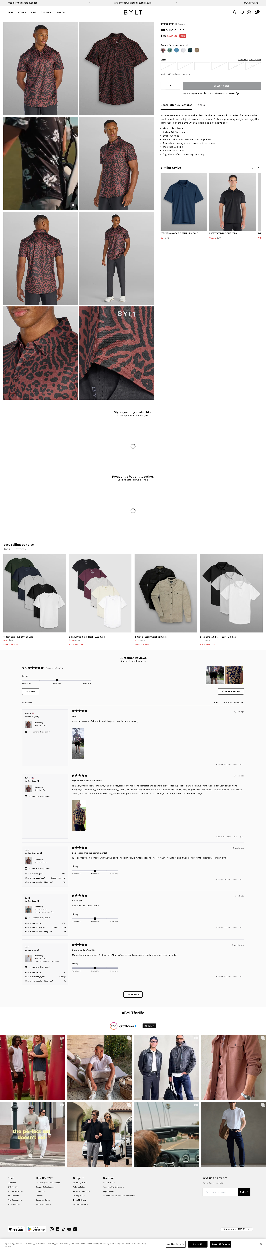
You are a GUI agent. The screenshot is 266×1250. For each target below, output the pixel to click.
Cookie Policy (109, 1183)
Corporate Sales (43, 1200)
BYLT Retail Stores (15, 1191)
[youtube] (69, 1229)
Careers (39, 1196)
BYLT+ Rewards (251, 3)
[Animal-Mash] (196, 50)
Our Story (12, 1183)
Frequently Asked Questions (48, 1183)
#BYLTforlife (133, 1013)
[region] (225, 675)
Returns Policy (79, 1187)
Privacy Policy (79, 1196)
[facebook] (57, 1229)
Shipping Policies (80, 1183)
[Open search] (235, 12)
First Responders (15, 1200)
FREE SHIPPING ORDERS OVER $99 (22, 3)
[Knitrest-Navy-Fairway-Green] (190, 50)
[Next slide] (176, 3)
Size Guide (243, 60)
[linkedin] (75, 1229)
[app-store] (16, 1229)
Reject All (197, 1244)
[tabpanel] (211, 135)
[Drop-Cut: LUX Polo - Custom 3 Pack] (231, 593)
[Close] (261, 1244)
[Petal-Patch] (176, 50)
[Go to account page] (249, 12)
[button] (40, 68)
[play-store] (36, 1229)
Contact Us (40, 1191)
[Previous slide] (89, 3)
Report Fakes (108, 1191)
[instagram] (52, 1229)
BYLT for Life (13, 1187)
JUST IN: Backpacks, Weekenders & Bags (133, 3)
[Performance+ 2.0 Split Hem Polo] (184, 202)
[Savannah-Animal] (163, 50)
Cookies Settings (175, 1244)
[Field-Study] (169, 50)
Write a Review (234, 692)
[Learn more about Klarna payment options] (237, 93)
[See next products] (258, 167)
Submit (244, 1192)
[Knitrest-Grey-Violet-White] (183, 50)
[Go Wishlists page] (242, 12)
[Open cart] (256, 12)
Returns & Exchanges (45, 1187)
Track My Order (79, 1200)
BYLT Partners (13, 1196)
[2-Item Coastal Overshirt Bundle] (166, 593)
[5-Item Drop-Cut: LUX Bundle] (34, 593)
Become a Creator (43, 1204)
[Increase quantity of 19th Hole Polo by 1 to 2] (177, 86)
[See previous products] (252, 167)
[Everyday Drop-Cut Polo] (232, 202)
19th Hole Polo (40, 726)
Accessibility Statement (113, 1187)
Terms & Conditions (81, 1191)
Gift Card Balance (80, 1204)
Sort (216, 702)
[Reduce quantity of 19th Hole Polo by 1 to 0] (163, 86)
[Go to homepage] (133, 12)
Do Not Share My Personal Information (119, 1196)
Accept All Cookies (221, 1244)
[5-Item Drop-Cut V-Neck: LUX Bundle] (100, 593)
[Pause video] (73, 205)
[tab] (176, 105)
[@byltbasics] (114, 1026)
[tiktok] (63, 1229)
